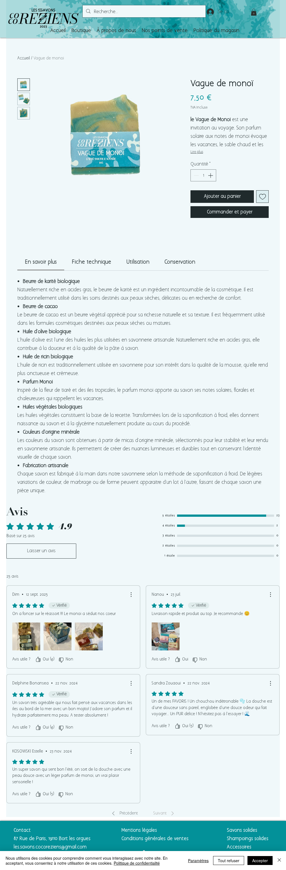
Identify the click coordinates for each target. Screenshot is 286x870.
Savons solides (242, 830)
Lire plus (196, 152)
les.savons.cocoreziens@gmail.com (50, 847)
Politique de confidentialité (137, 863)
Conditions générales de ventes (155, 838)
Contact (22, 830)
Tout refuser (228, 860)
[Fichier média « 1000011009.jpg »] (166, 636)
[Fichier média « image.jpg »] (89, 636)
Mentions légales (139, 830)
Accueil (23, 58)
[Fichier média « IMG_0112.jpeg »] (58, 636)
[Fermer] (279, 860)
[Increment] (211, 175)
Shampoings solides (247, 838)
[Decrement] (195, 175)
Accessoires (240, 847)
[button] (81, 30)
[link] (41, 262)
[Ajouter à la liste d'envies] (262, 196)
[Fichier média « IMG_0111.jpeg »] (26, 636)
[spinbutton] (203, 175)
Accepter (260, 860)
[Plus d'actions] (131, 594)
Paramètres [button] (198, 860)
